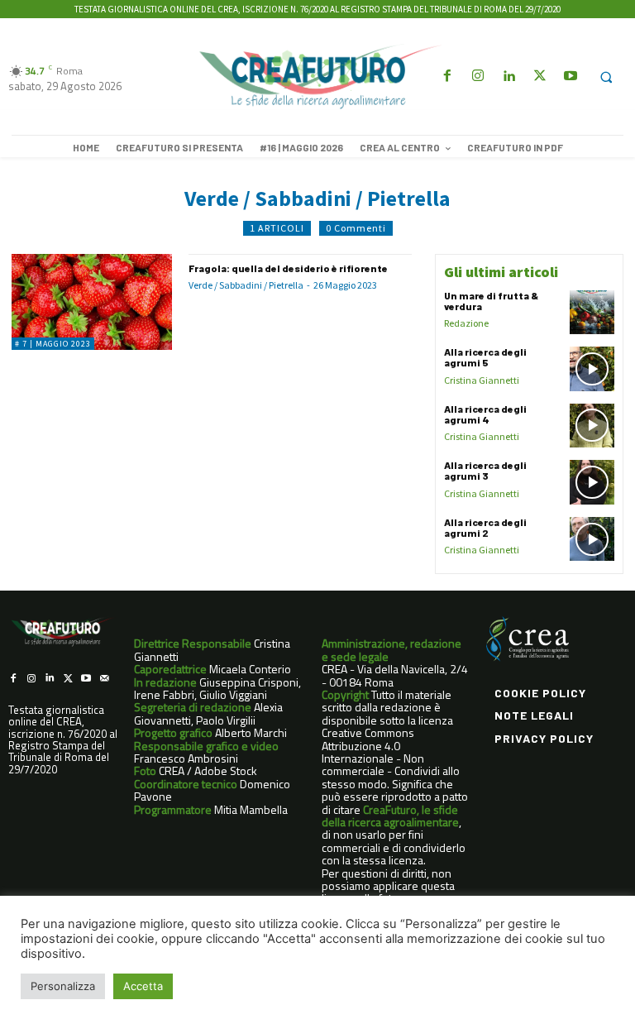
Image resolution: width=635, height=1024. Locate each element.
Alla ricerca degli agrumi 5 (485, 357)
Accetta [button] (143, 986)
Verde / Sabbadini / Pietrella (246, 285)
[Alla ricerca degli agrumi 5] (592, 369)
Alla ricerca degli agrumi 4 (485, 414)
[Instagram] (478, 76)
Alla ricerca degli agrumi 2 (485, 527)
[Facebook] (447, 76)
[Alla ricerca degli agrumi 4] (592, 426)
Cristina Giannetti (481, 380)
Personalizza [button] (63, 986)
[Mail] (104, 678)
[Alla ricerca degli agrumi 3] (592, 482)
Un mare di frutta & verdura (491, 300)
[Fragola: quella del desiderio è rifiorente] (92, 302)
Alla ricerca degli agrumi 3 (485, 470)
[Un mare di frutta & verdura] (592, 312)
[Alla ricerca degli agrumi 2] (592, 539)
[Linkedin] (509, 76)
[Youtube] (570, 76)
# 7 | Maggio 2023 (53, 343)
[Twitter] (539, 76)
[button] (606, 77)
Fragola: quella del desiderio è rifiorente (289, 268)
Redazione (466, 323)
